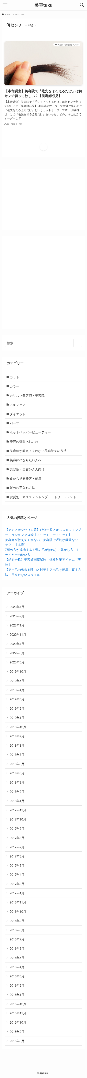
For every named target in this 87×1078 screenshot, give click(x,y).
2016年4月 (17, 967)
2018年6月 (17, 764)
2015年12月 (18, 1004)
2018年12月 (18, 727)
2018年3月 (17, 782)
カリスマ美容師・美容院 (27, 395)
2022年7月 (17, 643)
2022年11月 (18, 634)
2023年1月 (17, 625)
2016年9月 (17, 920)
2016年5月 (17, 957)
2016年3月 (17, 976)
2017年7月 (17, 847)
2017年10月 (18, 819)
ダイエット (18, 414)
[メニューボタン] (5, 5)
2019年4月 (17, 690)
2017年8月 (17, 837)
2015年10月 (18, 1022)
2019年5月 (17, 680)
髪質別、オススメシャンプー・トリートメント (43, 497)
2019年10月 (18, 671)
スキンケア (18, 404)
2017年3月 (17, 883)
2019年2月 (17, 708)
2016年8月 (17, 930)
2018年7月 (17, 754)
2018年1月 (17, 800)
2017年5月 (17, 865)
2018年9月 (17, 736)
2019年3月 (17, 699)
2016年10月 (18, 911)
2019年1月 (17, 717)
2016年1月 (17, 994)
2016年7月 (17, 939)
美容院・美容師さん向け (27, 469)
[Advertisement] (43, 282)
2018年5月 (17, 773)
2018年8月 (17, 745)
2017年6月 (17, 856)
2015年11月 (18, 1013)
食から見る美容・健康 (25, 478)
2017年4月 (17, 874)
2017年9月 (17, 828)
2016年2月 (17, 985)
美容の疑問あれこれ (24, 441)
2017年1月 (17, 893)
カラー (14, 386)
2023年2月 (17, 616)
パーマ (14, 423)
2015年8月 (17, 1041)
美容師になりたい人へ (25, 460)
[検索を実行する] (77, 343)
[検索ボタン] (82, 5)
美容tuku (43, 5)
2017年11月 (18, 810)
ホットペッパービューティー (30, 432)
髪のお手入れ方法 (22, 487)
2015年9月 (17, 1031)
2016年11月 (18, 902)
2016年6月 (17, 948)
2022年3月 (17, 653)
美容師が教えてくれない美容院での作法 (38, 450)
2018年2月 (17, 791)
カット (14, 377)
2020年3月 (17, 662)
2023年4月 (17, 606)
